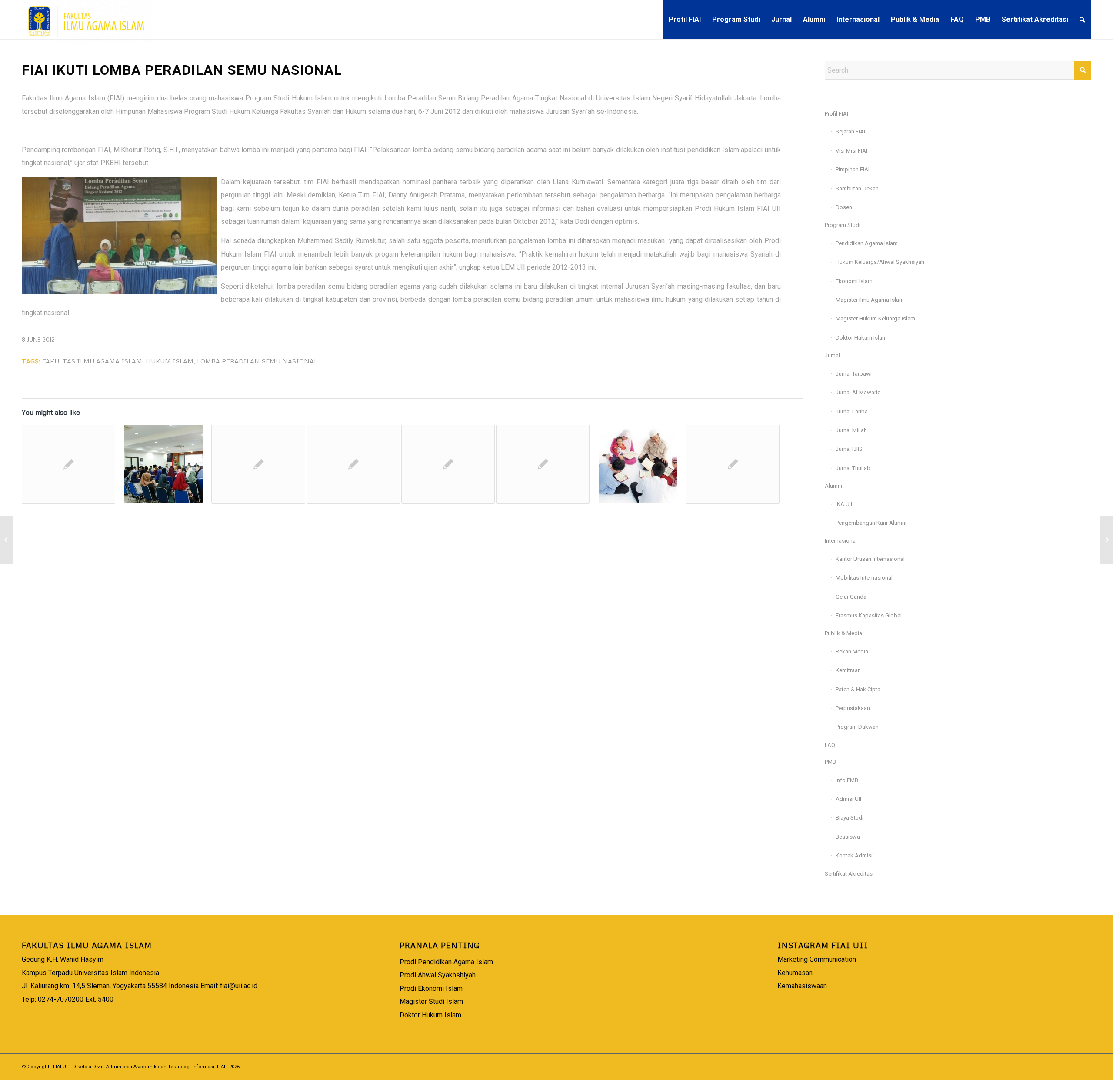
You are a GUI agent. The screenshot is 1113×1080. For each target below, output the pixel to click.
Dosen (844, 207)
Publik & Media (843, 633)
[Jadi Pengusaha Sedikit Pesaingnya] (733, 464)
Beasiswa (848, 836)
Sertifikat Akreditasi (849, 873)
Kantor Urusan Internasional (870, 559)
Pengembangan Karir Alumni (871, 523)
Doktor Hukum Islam (861, 337)
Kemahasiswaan (802, 986)
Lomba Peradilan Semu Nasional (257, 361)
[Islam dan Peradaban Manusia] (163, 464)
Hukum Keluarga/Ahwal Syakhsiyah (880, 262)
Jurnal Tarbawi (854, 373)
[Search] (1082, 19)
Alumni (833, 486)
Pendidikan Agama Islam (867, 243)
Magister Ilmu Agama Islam (870, 300)
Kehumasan (795, 973)
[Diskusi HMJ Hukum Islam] (448, 464)
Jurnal (832, 355)
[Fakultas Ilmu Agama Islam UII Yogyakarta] (87, 19)
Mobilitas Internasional (864, 577)
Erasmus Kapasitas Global (869, 615)
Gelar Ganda (851, 596)
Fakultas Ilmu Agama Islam (92, 361)
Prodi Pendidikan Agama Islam (446, 962)
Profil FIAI (836, 113)
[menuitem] (684, 19)
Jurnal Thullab (853, 468)
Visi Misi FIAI (851, 150)
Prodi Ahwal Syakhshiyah (438, 975)
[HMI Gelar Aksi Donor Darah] (68, 464)
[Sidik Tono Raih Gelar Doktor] (543, 464)
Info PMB (847, 780)
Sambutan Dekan (857, 188)
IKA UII (844, 504)
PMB (830, 762)
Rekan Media (852, 651)
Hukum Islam (169, 361)
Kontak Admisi (854, 855)
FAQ (830, 745)
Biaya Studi (849, 817)
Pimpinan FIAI (853, 169)
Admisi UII (848, 799)
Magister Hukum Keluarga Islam (875, 318)
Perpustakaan (853, 708)
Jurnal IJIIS (849, 449)
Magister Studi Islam (431, 1001)
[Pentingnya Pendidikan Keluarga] (637, 464)
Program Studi (842, 225)
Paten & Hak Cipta (858, 689)
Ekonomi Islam (854, 281)
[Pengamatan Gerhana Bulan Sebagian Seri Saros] (6, 540)
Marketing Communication (816, 959)
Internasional (841, 540)
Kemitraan (848, 670)
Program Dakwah (857, 726)
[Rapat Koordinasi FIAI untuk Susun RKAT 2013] (353, 464)
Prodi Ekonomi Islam (431, 988)
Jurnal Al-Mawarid (858, 392)
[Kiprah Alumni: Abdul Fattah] (258, 464)
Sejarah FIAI (850, 131)
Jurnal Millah (851, 430)
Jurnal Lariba (852, 411)
